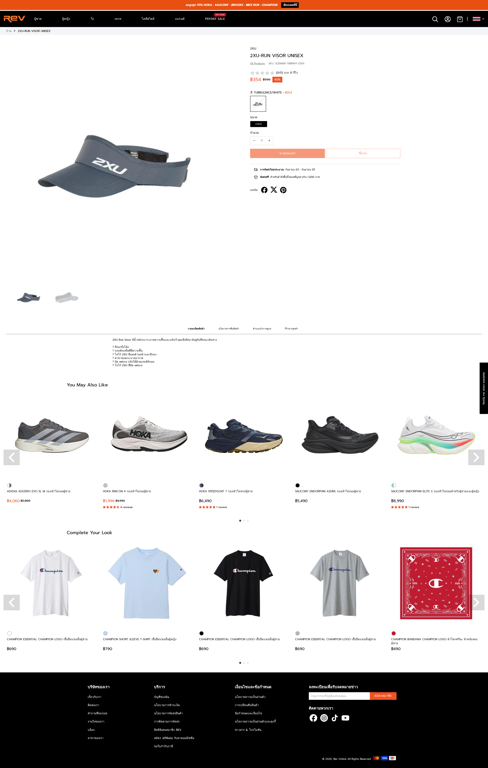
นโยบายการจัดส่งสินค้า (168, 713)
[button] (287, 153)
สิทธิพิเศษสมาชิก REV (167, 730)
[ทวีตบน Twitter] (273, 189)
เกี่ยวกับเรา (94, 697)
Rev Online (339, 759)
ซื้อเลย (363, 153)
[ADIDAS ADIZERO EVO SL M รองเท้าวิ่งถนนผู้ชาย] (52, 435)
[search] (435, 19)
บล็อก (91, 730)
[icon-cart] (459, 19)
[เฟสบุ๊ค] (313, 717)
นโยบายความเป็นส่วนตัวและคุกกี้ (255, 721)
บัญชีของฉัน (161, 697)
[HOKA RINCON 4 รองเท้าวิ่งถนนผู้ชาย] (148, 435)
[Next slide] (234, 161)
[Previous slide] (10, 161)
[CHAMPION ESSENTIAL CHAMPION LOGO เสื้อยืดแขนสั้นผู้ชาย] (52, 583)
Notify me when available (484, 388)
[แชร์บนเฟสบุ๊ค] (264, 190)
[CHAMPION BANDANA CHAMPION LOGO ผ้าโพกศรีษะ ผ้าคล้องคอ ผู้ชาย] (436, 583)
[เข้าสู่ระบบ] (447, 19)
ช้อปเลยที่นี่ (290, 5)
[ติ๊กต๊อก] (334, 717)
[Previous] (12, 457)
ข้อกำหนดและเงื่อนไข (248, 713)
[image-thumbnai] (29, 297)
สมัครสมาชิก (383, 696)
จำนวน (254, 132)
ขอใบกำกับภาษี (163, 746)
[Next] (476, 457)
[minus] (254, 141)
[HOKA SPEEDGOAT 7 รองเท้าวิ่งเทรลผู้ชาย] (244, 435)
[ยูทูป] (345, 717)
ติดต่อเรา (93, 705)
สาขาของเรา (95, 738)
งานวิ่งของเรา (96, 721)
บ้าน (8, 31)
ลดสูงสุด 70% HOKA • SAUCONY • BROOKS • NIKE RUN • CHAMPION (231, 5)
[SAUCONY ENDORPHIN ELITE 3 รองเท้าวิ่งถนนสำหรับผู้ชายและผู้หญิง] (436, 435)
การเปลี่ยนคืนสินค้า (247, 705)
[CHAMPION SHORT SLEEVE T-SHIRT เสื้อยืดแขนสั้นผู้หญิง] (148, 583)
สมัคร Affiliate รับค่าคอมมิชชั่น (174, 738)
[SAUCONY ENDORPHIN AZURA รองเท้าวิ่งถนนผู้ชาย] (340, 435)
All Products (257, 63)
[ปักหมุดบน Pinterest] (283, 190)
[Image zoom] (122, 162)
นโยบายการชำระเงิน (167, 705)
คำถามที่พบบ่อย (97, 713)
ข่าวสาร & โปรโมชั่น (248, 730)
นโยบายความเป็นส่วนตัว (250, 697)
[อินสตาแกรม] (324, 717)
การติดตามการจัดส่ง (166, 721)
